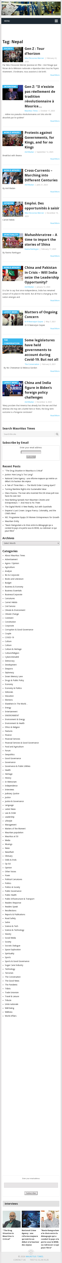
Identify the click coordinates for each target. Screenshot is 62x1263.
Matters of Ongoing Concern (41, 314)
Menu (7, 21)
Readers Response (13, 903)
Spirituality (9, 953)
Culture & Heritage (13, 649)
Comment (9, 618)
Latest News (10, 809)
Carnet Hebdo (11, 602)
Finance (8, 735)
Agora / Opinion (12, 563)
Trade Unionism (12, 992)
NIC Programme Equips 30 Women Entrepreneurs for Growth (32, 517)
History (8, 778)
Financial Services (12, 739)
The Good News (12, 981)
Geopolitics (10, 754)
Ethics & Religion (12, 727)
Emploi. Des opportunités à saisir (42, 205)
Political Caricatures (13, 879)
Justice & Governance (14, 801)
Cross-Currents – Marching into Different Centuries (41, 175)
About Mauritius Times (15, 555)
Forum (8, 750)
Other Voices (10, 871)
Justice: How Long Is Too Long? (19, 474)
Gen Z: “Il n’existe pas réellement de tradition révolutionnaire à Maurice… (40, 96)
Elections (9, 700)
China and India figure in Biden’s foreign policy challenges (38, 390)
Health (8, 770)
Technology (10, 969)
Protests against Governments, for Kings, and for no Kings (39, 140)
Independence (11, 786)
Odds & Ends (10, 860)
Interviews (9, 789)
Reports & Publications (15, 914)
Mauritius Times (31, 111)
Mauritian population (14, 832)
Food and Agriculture (14, 747)
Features (8, 731)
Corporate (9, 626)
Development (11, 665)
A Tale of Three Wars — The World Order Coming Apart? (30, 485)
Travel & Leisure (12, 996)
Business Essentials (13, 590)
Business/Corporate (13, 594)
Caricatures (10, 598)
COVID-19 (9, 637)
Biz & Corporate (12, 575)
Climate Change (12, 614)
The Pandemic (11, 985)
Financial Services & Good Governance (22, 743)
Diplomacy (9, 672)
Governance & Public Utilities (17, 766)
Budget (8, 583)
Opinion (8, 867)
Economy (9, 684)
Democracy (10, 661)
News (7, 848)
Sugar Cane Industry (14, 965)
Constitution (10, 622)
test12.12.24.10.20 (39, 1260)
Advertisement (11, 559)
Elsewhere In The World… (16, 704)
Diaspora (9, 668)
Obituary (9, 856)
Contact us (19, 1260)
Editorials (9, 692)
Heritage (8, 774)
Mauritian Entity (12, 521)
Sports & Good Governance (17, 961)
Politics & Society (12, 887)
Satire (7, 922)
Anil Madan (29, 152)
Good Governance (13, 758)
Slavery (8, 934)
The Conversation (32, 364)
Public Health (11, 895)
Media (7, 840)
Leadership (9, 817)
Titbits (8, 988)
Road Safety (10, 918)
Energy (8, 707)
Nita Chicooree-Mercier (34, 58)
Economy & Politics (13, 688)
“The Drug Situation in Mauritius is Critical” (24, 471)
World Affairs (10, 1016)
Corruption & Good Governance (19, 629)
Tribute (8, 1000)
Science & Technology (14, 930)
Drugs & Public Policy (14, 680)
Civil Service (10, 606)
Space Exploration (13, 949)
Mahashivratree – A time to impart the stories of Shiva (41, 240)
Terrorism (9, 973)
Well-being (9, 1008)
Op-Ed (8, 864)
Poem (7, 875)
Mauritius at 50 (11, 836)
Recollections (10, 910)
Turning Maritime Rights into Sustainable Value (25, 489)
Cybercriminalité (12, 657)
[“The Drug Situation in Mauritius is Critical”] (12, 1219)
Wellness (8, 1012)
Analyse (8, 571)
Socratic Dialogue (12, 946)
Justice (8, 797)
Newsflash (9, 852)
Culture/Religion (12, 653)
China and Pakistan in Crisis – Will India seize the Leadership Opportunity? (42, 275)
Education (9, 696)
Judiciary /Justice (12, 793)
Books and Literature (14, 579)
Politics (8, 883)
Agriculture (10, 567)
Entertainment (11, 711)
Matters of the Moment (15, 828)
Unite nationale (11, 1004)
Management (10, 825)
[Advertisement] (31, 28)
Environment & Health (15, 723)
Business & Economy (14, 587)
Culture (8, 641)
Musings (8, 844)
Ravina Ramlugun (32, 249)
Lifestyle (8, 821)
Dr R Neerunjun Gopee (34, 322)
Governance (10, 762)
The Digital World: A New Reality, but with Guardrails (28, 506)
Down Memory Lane (14, 676)
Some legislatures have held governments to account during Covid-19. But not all (41, 350)
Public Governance (13, 891)
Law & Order (10, 813)
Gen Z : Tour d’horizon (35, 51)
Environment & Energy (15, 719)
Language (9, 805)
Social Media (10, 938)
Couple (8, 633)
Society (8, 942)
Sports (8, 957)
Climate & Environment (15, 610)
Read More (55, 75)
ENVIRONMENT (12, 715)
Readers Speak (11, 906)
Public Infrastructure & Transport (19, 899)
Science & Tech (11, 926)
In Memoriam (11, 782)
